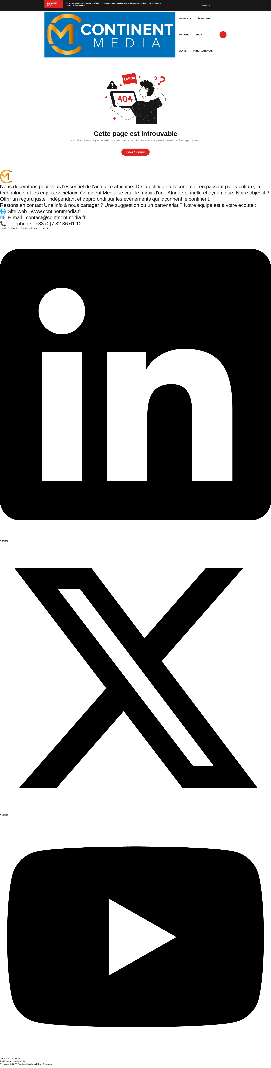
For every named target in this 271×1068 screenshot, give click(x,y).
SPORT (200, 34)
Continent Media (26, 1064)
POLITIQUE (185, 18)
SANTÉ (183, 51)
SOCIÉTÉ (184, 34)
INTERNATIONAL (203, 51)
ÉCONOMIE (204, 18)
